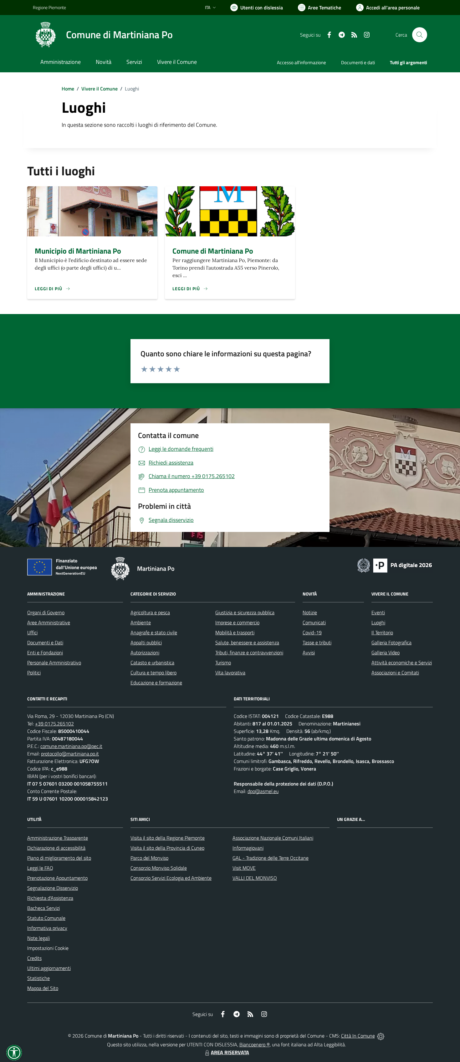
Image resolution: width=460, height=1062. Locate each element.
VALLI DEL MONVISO (255, 878)
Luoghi (378, 622)
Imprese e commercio (237, 622)
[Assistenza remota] (380, 1035)
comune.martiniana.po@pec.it (71, 746)
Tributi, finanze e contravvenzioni (249, 652)
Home (68, 88)
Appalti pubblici (146, 642)
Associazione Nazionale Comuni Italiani (273, 838)
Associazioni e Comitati (395, 672)
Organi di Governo (45, 612)
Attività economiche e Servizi (401, 662)
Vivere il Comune (99, 88)
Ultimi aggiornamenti (49, 968)
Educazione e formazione (156, 682)
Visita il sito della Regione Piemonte (167, 838)
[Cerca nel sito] (419, 34)
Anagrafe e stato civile (153, 632)
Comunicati (314, 622)
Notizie (310, 612)
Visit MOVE (244, 868)
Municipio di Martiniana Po (78, 250)
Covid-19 (312, 632)
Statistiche (38, 978)
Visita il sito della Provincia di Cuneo (167, 848)
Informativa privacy (47, 928)
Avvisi (309, 652)
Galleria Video (385, 652)
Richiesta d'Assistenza (50, 898)
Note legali (38, 938)
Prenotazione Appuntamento (57, 878)
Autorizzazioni (144, 652)
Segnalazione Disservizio (52, 888)
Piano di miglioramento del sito (59, 858)
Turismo (223, 662)
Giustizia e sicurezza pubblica (244, 612)
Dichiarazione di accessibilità (56, 848)
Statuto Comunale (46, 918)
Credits (34, 958)
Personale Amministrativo (54, 662)
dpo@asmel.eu (263, 791)
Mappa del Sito (42, 988)
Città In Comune (358, 1035)
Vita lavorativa (230, 672)
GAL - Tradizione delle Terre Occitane (271, 858)
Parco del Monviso (149, 858)
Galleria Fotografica (391, 642)
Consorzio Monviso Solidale (158, 868)
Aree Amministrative (48, 622)
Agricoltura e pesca (150, 612)
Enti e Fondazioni (45, 652)
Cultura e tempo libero (153, 672)
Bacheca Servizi (43, 908)
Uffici (32, 632)
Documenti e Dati (45, 642)
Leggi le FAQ (40, 868)
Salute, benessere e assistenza (247, 642)
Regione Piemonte (49, 7)
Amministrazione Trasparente (57, 838)
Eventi (378, 612)
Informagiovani (248, 848)
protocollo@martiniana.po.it (70, 753)
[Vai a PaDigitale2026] (394, 565)
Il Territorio (382, 632)
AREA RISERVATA (230, 1052)
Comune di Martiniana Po (212, 250)
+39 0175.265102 (54, 723)
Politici (34, 672)
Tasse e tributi (317, 642)
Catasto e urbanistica (152, 662)
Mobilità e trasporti (234, 632)
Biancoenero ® (254, 1044)
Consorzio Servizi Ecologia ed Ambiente (171, 878)
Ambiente (140, 622)
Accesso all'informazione (301, 62)
